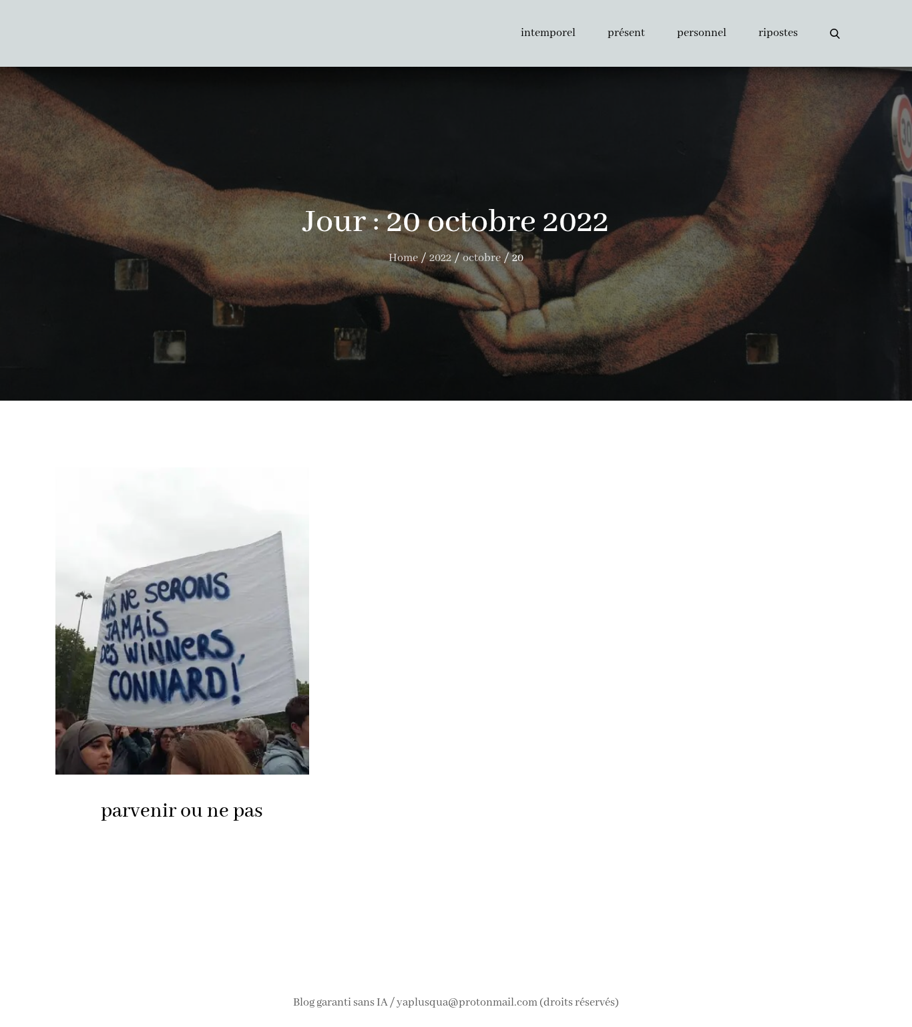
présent (626, 33)
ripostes (778, 33)
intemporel (548, 33)
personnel (701, 33)
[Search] (835, 33)
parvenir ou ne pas (182, 811)
